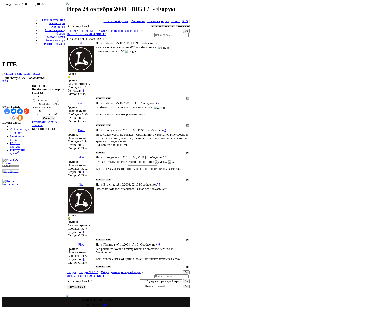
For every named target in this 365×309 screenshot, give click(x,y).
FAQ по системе (15, 144)
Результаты (39, 121)
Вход (36, 73)
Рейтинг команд (54, 43)
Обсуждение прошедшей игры (121, 30)
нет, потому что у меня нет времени (45, 105)
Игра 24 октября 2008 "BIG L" (86, 34)
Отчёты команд (55, 30)
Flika (81, 157)
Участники (138, 21)
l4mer (81, 130)
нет (39, 110)
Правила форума (158, 21)
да (38, 96)
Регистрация (23, 73)
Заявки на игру (55, 40)
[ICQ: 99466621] (108, 125)
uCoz (104, 304)
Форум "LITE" (88, 30)
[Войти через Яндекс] (26, 111)
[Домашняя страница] (108, 98)
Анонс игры (57, 23)
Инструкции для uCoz (18, 151)
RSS (5, 81)
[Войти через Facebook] (20, 111)
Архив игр (58, 26)
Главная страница (53, 19)
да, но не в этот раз (49, 100)
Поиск (175, 21)
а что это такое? (47, 114)
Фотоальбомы (56, 37)
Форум (60, 33)
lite (81, 43)
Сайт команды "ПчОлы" (19, 131)
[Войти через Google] (13, 118)
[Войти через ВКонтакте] (13, 111)
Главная (7, 73)
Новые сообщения (116, 21)
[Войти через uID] (7, 111)
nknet (81, 103)
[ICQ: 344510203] (108, 180)
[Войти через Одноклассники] (20, 118)
